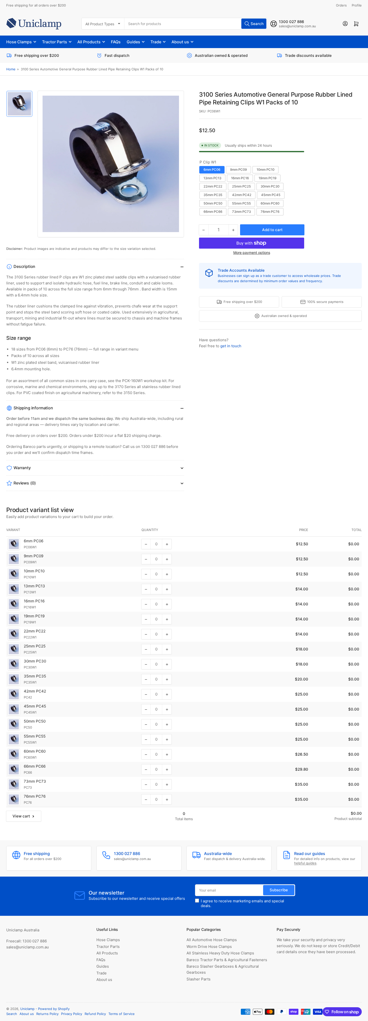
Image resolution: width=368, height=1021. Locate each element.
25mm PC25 (241, 187)
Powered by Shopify (54, 1009)
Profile (357, 5)
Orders (341, 5)
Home (11, 69)
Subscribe (279, 890)
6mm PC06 (212, 169)
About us (180, 41)
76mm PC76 (270, 212)
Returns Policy (47, 1014)
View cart (21, 816)
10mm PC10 (265, 169)
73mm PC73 (241, 212)
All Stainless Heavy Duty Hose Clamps (220, 953)
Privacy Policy (71, 1014)
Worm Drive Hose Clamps (209, 946)
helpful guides (305, 863)
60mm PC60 (270, 203)
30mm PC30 (270, 187)
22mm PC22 (213, 187)
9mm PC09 (238, 169)
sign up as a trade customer (265, 276)
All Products (89, 41)
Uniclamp (27, 1009)
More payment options (251, 252)
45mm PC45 (270, 195)
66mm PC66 (213, 212)
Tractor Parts (54, 41)
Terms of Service (121, 1014)
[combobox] (195, 24)
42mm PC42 (241, 195)
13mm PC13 (212, 178)
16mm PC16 (240, 178)
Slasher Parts (199, 979)
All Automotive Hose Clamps (212, 939)
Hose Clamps (19, 41)
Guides (133, 41)
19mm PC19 (267, 178)
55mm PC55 (241, 203)
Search (11, 1014)
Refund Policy (95, 1014)
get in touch (230, 346)
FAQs (116, 41)
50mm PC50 (213, 203)
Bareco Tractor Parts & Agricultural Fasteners (227, 959)
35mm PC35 (213, 195)
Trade (155, 41)
